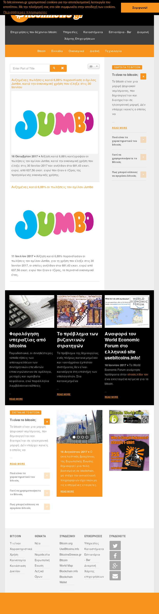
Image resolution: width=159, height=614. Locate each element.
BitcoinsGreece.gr (70, 554)
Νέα (38, 543)
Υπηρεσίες (70, 32)
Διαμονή (143, 32)
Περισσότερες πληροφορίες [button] (25, 12)
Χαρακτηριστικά (21, 549)
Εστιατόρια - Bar (120, 32)
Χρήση (14, 554)
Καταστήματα (93, 32)
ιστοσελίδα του (137, 374)
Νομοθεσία (42, 554)
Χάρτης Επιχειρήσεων (79, 38)
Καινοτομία (18, 560)
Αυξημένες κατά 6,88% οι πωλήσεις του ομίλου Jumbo (52, 187)
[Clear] (62, 68)
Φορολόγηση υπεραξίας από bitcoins (27, 339)
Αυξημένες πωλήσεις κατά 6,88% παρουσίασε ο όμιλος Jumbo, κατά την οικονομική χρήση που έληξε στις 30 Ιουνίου (53, 83)
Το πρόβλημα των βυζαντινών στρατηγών (77, 339)
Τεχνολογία (113, 51)
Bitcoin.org (66, 543)
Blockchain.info (69, 571)
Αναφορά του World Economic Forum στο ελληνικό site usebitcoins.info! (122, 345)
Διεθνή (94, 51)
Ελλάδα (57, 51)
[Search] (54, 68)
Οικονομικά (76, 51)
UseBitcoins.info (69, 549)
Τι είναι (15, 543)
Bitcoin (41, 51)
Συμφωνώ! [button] (140, 7)
